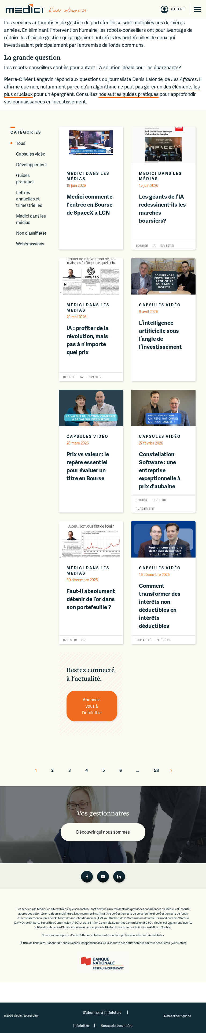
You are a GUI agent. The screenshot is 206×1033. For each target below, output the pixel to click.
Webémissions (30, 244)
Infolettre (81, 1025)
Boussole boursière (117, 1025)
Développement (31, 164)
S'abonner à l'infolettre (102, 1012)
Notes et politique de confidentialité (178, 1018)
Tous (20, 143)
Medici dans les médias (31, 219)
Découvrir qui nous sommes (103, 832)
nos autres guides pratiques (128, 94)
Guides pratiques (25, 178)
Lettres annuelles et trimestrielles (29, 198)
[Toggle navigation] (197, 9)
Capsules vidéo (30, 154)
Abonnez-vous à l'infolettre (92, 706)
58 (156, 770)
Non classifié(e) (31, 233)
